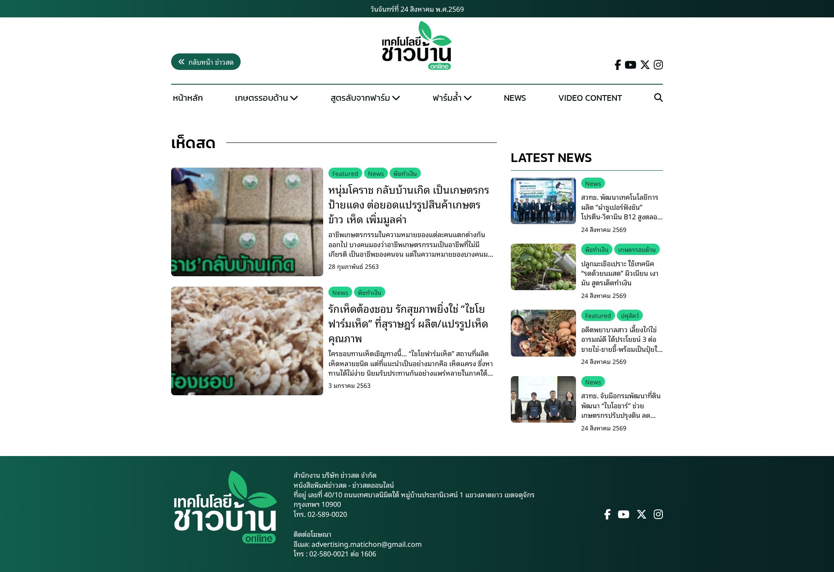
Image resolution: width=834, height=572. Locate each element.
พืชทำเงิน (405, 173)
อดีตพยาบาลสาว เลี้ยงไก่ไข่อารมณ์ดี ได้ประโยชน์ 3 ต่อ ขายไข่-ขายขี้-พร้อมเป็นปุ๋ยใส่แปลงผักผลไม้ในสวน (621, 344)
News (515, 97)
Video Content (590, 97)
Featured (345, 173)
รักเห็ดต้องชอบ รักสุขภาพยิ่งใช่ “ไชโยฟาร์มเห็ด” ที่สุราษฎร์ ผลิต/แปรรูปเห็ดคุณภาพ (408, 322)
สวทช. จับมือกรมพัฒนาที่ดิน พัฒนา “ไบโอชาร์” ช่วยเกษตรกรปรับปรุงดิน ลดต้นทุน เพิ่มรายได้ (621, 410)
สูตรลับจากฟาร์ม (360, 97)
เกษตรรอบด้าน (261, 97)
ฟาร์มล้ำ (447, 97)
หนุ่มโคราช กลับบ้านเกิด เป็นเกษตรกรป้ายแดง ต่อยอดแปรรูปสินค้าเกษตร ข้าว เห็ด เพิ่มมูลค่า (408, 203)
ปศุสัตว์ (630, 315)
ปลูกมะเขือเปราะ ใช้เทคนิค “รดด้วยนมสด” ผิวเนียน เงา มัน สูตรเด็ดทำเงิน (620, 273)
